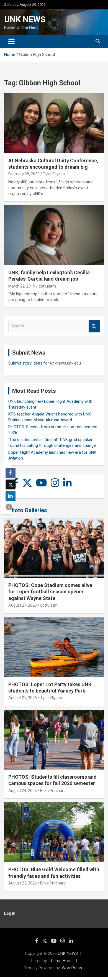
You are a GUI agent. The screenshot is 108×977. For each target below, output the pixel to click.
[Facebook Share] (11, 473)
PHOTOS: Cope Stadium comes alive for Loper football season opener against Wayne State (50, 591)
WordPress (72, 967)
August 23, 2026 (22, 883)
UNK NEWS (24, 19)
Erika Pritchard (53, 790)
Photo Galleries (27, 510)
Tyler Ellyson (54, 174)
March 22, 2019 (21, 286)
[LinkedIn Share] (11, 496)
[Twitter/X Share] (11, 484)
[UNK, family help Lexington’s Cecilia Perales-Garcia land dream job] (54, 235)
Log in (9, 913)
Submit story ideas (25, 363)
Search (94, 326)
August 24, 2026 (22, 790)
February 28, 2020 (24, 174)
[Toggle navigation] (11, 41)
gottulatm (47, 286)
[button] (9, 507)
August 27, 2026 (22, 605)
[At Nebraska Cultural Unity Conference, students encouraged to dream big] (54, 123)
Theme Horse (61, 960)
